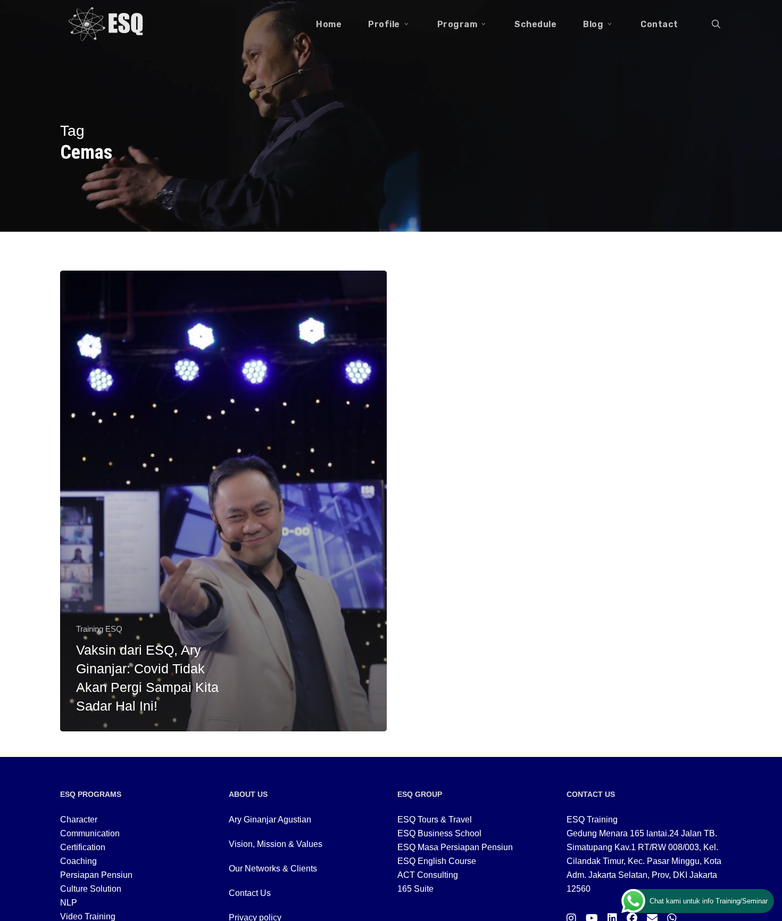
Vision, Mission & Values (275, 844)
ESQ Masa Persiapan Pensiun (455, 847)
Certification (82, 847)
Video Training (87, 916)
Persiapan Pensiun (96, 874)
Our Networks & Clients (273, 868)
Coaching (78, 861)
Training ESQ (99, 628)
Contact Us (250, 893)
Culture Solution (90, 888)
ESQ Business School (439, 833)
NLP (68, 902)
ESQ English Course (436, 861)
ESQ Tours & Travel (434, 819)
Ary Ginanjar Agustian (270, 819)
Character (78, 819)
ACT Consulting (427, 874)
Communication (90, 833)
